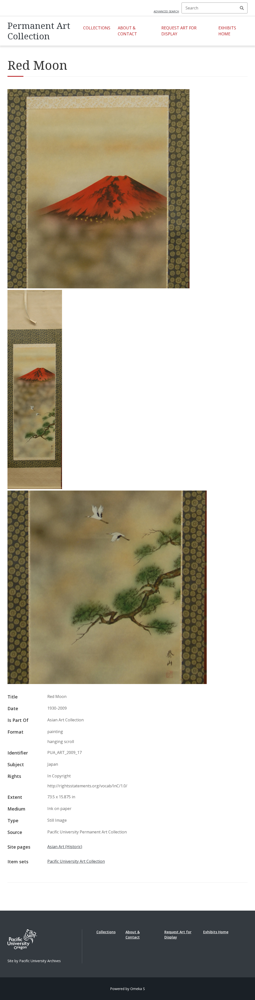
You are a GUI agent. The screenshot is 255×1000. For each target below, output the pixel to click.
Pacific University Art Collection (76, 861)
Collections (96, 28)
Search (242, 7)
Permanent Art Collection (38, 30)
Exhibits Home (227, 31)
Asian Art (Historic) (64, 846)
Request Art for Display (178, 31)
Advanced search (166, 11)
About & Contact (127, 31)
